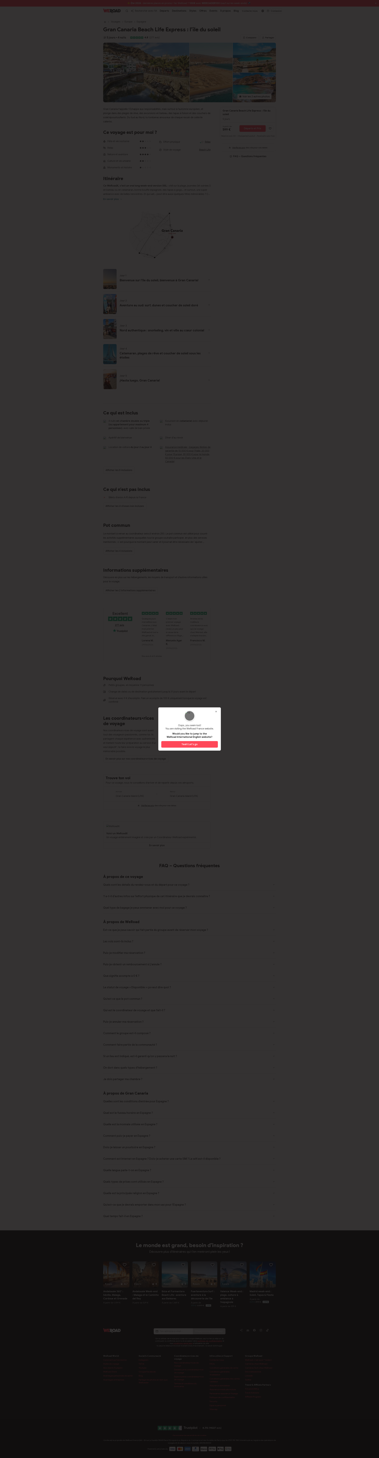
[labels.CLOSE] (216, 712)
